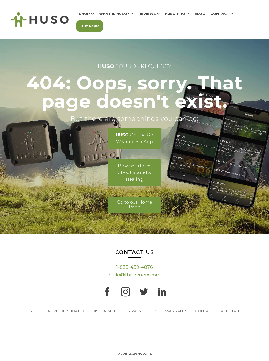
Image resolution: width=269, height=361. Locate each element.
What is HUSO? (114, 14)
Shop (84, 14)
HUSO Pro (175, 14)
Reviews (147, 14)
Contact (219, 14)
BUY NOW (90, 26)
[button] (134, 138)
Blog (199, 14)
